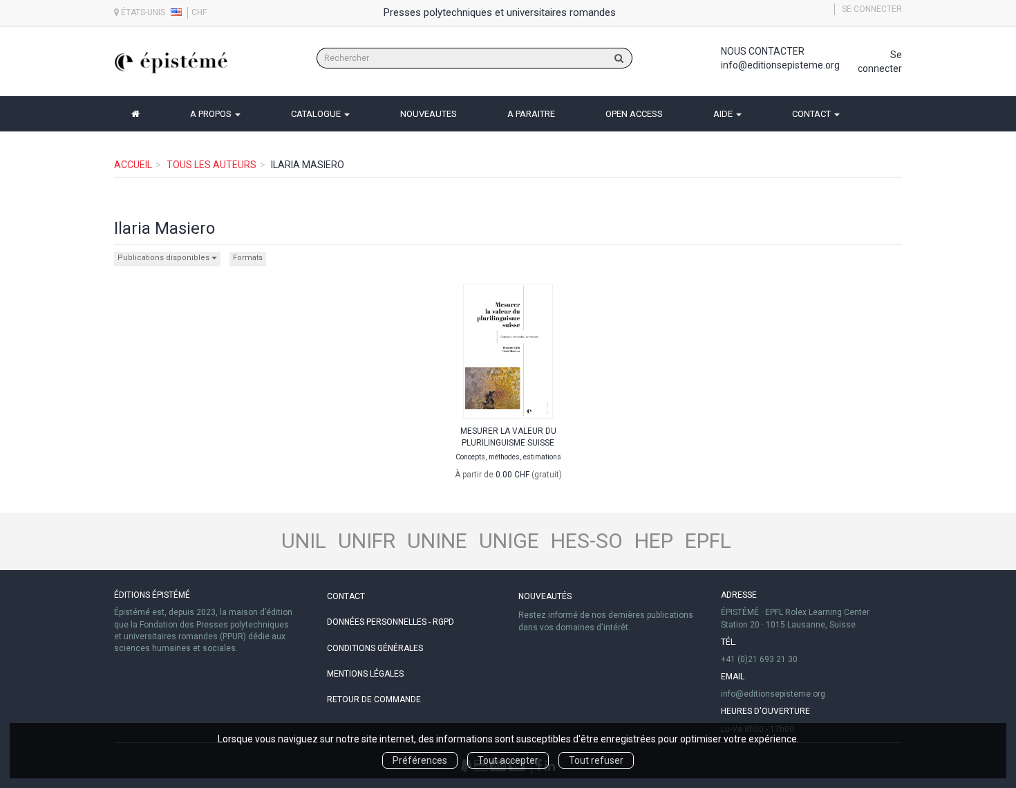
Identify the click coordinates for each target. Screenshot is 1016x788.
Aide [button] (724, 114)
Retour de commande (374, 699)
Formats (248, 257)
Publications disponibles (164, 257)
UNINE (437, 541)
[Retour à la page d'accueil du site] (171, 62)
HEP (653, 541)
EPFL (708, 541)
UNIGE (509, 541)
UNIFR (366, 541)
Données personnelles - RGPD (390, 622)
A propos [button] (212, 114)
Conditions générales (375, 648)
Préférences (420, 760)
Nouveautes (428, 114)
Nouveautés (545, 596)
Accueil (133, 164)
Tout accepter (508, 760)
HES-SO (587, 541)
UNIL (303, 541)
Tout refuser (596, 760)
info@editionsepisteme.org (780, 65)
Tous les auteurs (211, 164)
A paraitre (531, 114)
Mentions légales (365, 674)
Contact (346, 596)
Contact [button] (812, 114)
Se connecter (872, 9)
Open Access (634, 114)
